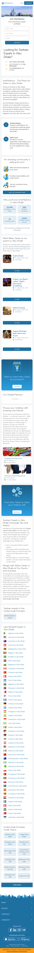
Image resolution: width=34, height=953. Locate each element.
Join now (17, 42)
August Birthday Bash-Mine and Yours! (20, 333)
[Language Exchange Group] (18, 455)
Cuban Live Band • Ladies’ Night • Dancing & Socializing (20, 282)
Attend (17, 271)
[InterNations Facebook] (10, 930)
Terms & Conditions (15, 946)
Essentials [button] (5, 914)
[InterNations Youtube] (24, 930)
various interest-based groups (19, 247)
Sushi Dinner (18, 255)
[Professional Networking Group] (18, 473)
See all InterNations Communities (17, 951)
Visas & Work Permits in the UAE (24, 852)
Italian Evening (19, 307)
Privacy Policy (24, 946)
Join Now (29, 3)
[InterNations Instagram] (19, 930)
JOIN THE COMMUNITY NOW (17, 192)
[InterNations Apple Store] (10, 939)
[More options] (20, 399)
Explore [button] (4, 908)
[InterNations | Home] (7, 3)
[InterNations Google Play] (23, 939)
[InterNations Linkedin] (15, 930)
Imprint (8, 946)
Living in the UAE (24, 876)
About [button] (3, 902)
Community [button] (5, 920)
